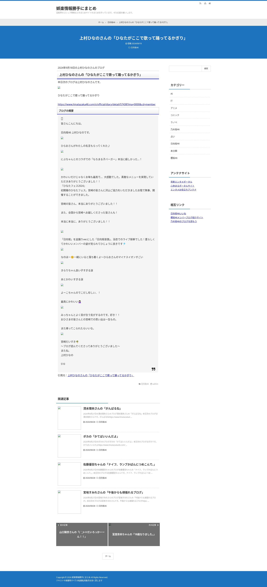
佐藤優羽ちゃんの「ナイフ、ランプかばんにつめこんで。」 (119, 464)
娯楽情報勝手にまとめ (76, 8)
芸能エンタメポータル (181, 181)
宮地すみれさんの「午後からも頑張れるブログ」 (113, 492)
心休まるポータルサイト (182, 185)
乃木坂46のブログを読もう (184, 221)
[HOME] (209, 3)
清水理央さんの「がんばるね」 (102, 408)
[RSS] (200, 3)
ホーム (108, 556)
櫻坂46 (174, 157)
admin (155, 384)
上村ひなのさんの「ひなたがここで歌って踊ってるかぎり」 (101, 375)
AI (172, 93)
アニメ (174, 108)
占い (173, 136)
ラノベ (174, 122)
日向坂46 (135, 47)
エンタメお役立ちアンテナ (183, 189)
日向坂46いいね (178, 213)
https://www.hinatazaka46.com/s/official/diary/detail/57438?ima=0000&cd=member (107, 104)
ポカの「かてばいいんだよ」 (101, 436)
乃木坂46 (175, 129)
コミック (175, 115)
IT (172, 100)
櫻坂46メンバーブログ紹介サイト (187, 217)
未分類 (174, 150)
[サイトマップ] (205, 3)
